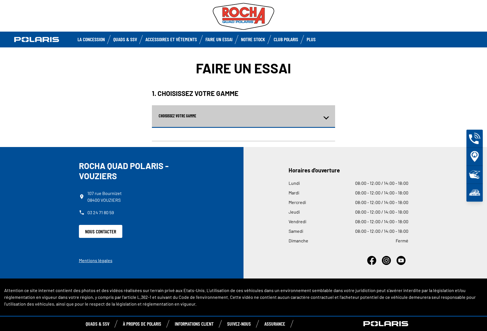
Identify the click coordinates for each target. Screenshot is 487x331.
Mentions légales (95, 260)
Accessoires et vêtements (171, 39)
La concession (91, 39)
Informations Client (194, 324)
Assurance (274, 324)
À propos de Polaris (142, 324)
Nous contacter (100, 231)
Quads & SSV (125, 39)
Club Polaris (286, 39)
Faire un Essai (219, 39)
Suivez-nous (239, 324)
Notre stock (253, 39)
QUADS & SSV (97, 324)
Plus (311, 39)
